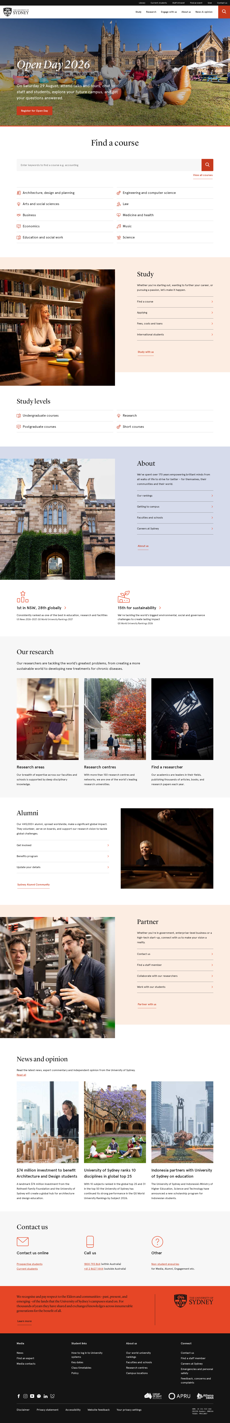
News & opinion (203, 11)
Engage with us (169, 11)
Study (138, 11)
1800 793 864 (92, 1264)
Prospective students (29, 1264)
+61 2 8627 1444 (93, 1268)
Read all (21, 1074)
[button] (224, 12)
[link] (142, 3)
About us (186, 11)
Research (151, 11)
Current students (27, 1268)
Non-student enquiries (165, 1264)
